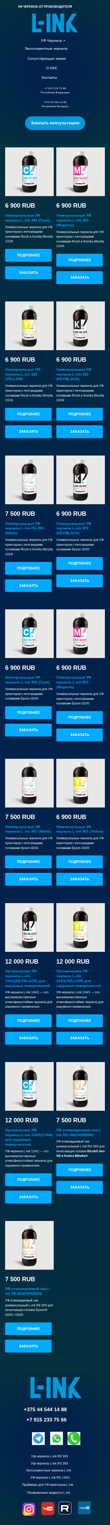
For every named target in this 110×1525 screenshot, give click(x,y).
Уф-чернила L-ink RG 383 (49, 1463)
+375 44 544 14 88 (45, 1409)
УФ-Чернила (51, 40)
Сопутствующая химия (47, 58)
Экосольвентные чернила (46, 48)
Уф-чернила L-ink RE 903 (49, 1456)
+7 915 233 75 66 (46, 1419)
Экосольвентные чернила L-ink (48, 1470)
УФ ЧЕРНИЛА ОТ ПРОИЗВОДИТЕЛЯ (45, 6)
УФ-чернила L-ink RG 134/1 (50, 1477)
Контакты (49, 77)
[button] (55, 123)
